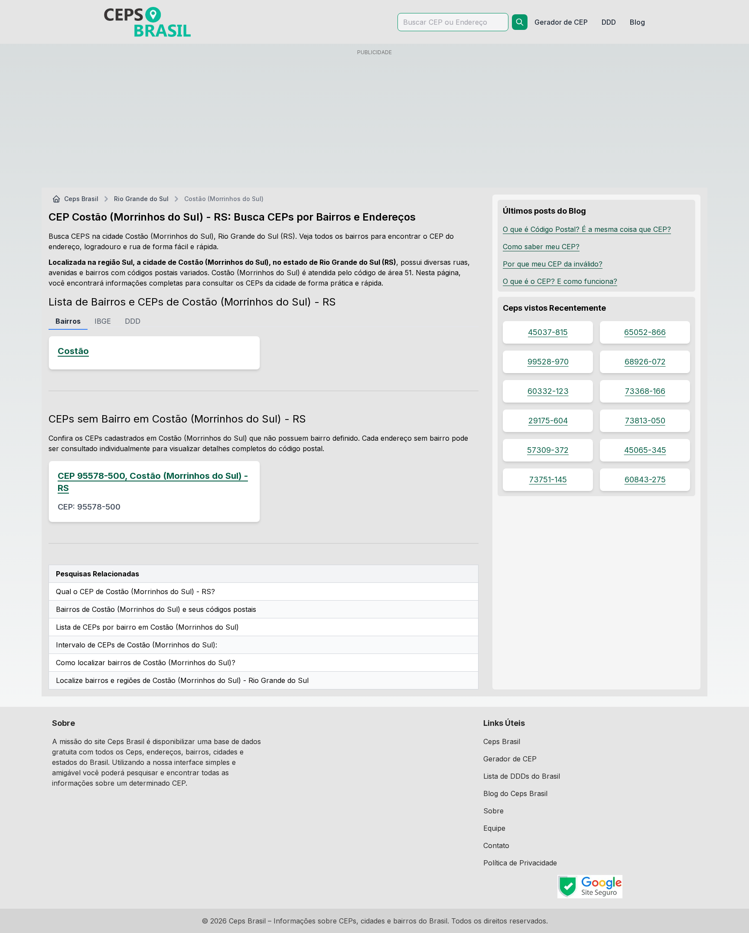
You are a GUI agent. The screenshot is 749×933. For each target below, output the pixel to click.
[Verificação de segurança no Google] (590, 886)
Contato (496, 845)
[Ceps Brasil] (147, 22)
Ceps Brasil (81, 198)
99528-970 (548, 361)
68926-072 (645, 361)
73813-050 (645, 420)
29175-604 (548, 420)
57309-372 (548, 450)
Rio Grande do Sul (141, 198)
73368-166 (645, 391)
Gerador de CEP (510, 758)
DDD (132, 321)
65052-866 (645, 332)
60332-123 (548, 391)
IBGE (102, 321)
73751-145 (548, 479)
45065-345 (645, 450)
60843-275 (645, 479)
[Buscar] (520, 22)
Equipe (494, 828)
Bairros (68, 321)
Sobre (493, 810)
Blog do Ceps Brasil (515, 793)
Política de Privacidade (520, 862)
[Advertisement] (374, 120)
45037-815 (548, 332)
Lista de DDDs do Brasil (521, 776)
